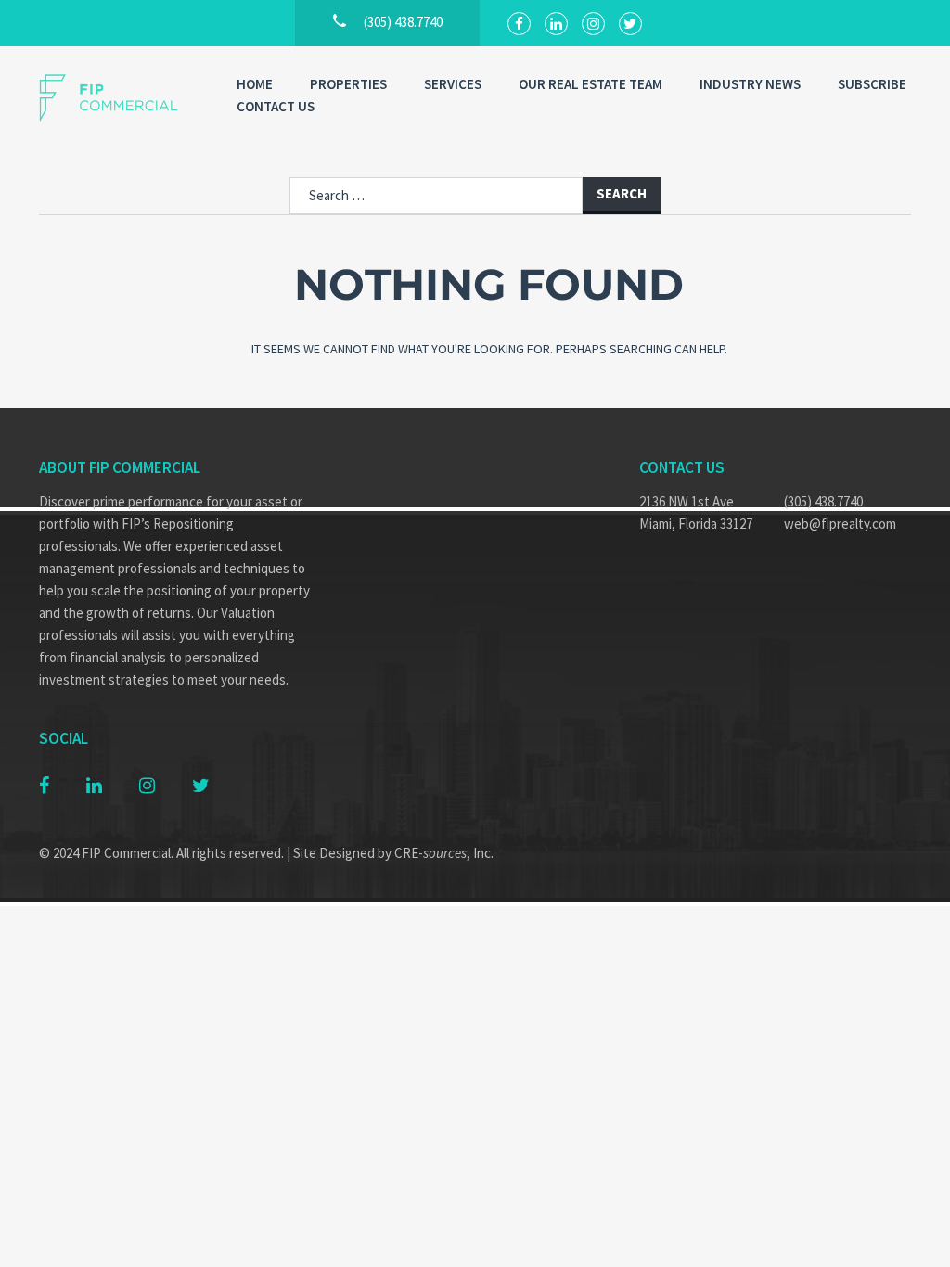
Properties (348, 84)
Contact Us (276, 106)
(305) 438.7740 (823, 501)
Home (255, 84)
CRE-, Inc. (444, 853)
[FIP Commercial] (119, 98)
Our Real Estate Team (590, 84)
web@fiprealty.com (840, 523)
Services (452, 84)
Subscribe (872, 84)
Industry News (750, 84)
